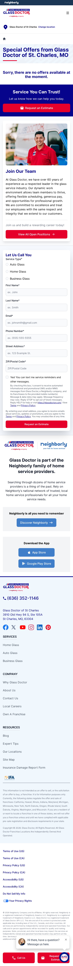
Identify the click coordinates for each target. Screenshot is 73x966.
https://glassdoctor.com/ (49, 402)
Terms (13, 405)
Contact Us (10, 698)
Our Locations (12, 751)
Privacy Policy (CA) (14, 872)
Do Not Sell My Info (14, 893)
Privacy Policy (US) (14, 865)
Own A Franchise (14, 714)
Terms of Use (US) (13, 851)
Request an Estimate (39, 108)
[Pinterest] (48, 627)
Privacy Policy (28, 405)
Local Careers (12, 706)
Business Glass (20, 278)
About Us (9, 690)
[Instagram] (31, 627)
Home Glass (18, 271)
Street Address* (15, 346)
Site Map (9, 759)
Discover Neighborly (34, 522)
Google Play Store (39, 563)
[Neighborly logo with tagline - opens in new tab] (55, 445)
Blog (6, 735)
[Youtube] (23, 627)
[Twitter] (14, 627)
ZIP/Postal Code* (16, 361)
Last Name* (12, 300)
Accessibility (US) (13, 879)
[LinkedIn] (40, 627)
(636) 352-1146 (23, 598)
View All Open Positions (34, 234)
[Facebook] (6, 627)
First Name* (12, 285)
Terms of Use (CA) (13, 858)
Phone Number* (15, 330)
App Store (39, 552)
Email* (9, 315)
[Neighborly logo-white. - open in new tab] (11, 2)
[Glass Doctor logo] (19, 445)
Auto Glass (17, 264)
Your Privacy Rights (20, 900)
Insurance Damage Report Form (24, 767)
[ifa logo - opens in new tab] (9, 778)
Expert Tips (10, 743)
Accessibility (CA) (13, 886)
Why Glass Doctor (15, 682)
